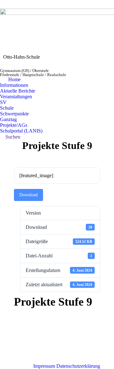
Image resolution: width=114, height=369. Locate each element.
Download (28, 194)
